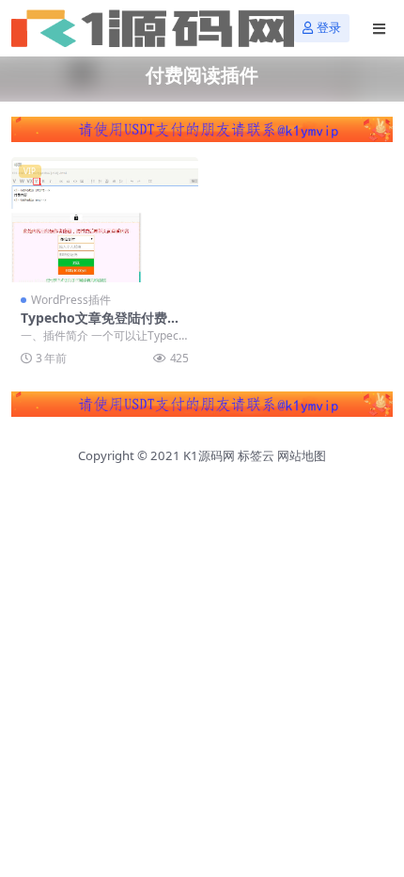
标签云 (256, 455)
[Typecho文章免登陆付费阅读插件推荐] (104, 219)
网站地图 (301, 455)
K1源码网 (209, 455)
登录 (329, 28)
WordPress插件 (71, 300)
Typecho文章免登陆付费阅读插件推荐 (100, 326)
